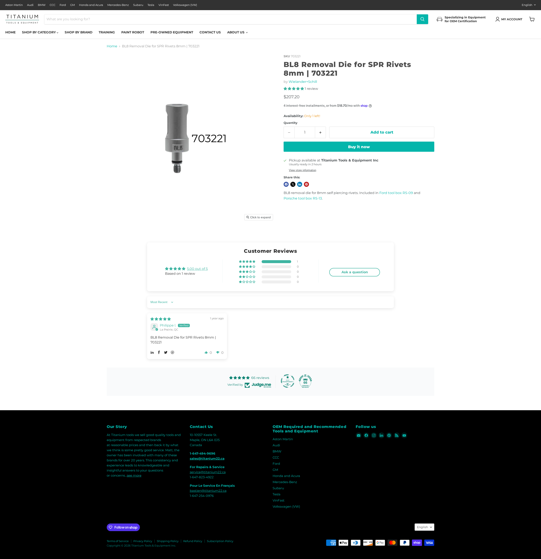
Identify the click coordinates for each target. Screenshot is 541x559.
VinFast (163, 5)
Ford (63, 5)
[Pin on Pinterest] (306, 184)
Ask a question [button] (355, 272)
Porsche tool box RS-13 (303, 198)
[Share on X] (292, 184)
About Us (236, 32)
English (527, 5)
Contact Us (210, 32)
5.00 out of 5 (197, 269)
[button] (509, 19)
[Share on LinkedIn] (299, 184)
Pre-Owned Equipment (171, 32)
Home (10, 32)
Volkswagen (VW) (185, 5)
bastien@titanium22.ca (208, 491)
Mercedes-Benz (118, 5)
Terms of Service (118, 541)
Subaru (138, 5)
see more (134, 475)
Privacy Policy (142, 541)
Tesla (151, 5)
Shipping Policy (168, 541)
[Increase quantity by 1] (320, 132)
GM (72, 5)
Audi (30, 5)
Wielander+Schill (303, 82)
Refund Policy (192, 541)
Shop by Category (39, 32)
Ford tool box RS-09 (396, 193)
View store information (302, 170)
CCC (52, 5)
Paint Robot (132, 32)
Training (107, 32)
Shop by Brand (78, 32)
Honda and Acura (91, 5)
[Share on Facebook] (286, 184)
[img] (160, 319)
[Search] (422, 19)
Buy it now (359, 147)
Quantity (290, 122)
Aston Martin (14, 5)
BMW (41, 5)
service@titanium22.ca (208, 472)
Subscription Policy (220, 541)
